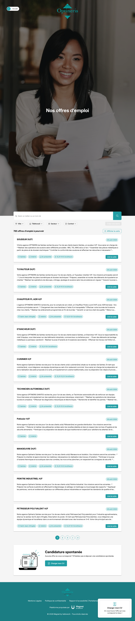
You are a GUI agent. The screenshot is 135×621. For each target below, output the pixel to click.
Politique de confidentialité (55, 601)
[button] (72, 538)
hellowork (66, 614)
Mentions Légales (35, 601)
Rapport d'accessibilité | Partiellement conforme (88, 601)
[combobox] (64, 216)
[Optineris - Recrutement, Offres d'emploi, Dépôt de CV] (67, 11)
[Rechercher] (117, 216)
